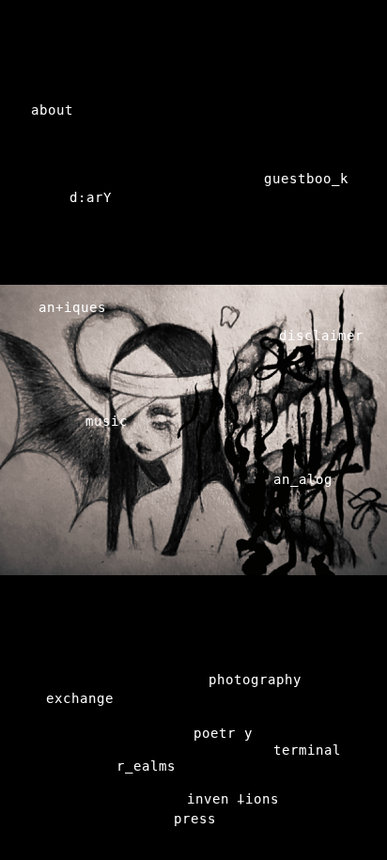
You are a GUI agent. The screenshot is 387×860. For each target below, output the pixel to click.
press (195, 818)
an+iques (72, 307)
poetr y (223, 733)
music (106, 421)
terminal (307, 750)
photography (255, 679)
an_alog (303, 479)
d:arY (91, 197)
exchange (80, 698)
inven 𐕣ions (233, 798)
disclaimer (321, 335)
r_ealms (146, 766)
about (52, 109)
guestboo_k (306, 178)
